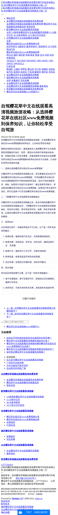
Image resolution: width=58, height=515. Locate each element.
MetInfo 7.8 (17, 498)
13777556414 (7, 465)
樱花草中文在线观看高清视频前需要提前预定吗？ (30, 349)
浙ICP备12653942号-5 (26, 478)
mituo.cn (38, 498)
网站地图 (5, 512)
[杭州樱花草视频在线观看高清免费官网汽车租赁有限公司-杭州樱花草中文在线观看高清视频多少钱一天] (29, 6)
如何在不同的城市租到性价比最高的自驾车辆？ (29, 338)
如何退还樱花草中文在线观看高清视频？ (25, 352)
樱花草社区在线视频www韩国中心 (22, 326)
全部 (8, 32)
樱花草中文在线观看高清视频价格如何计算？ (28, 341)
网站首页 (10, 18)
